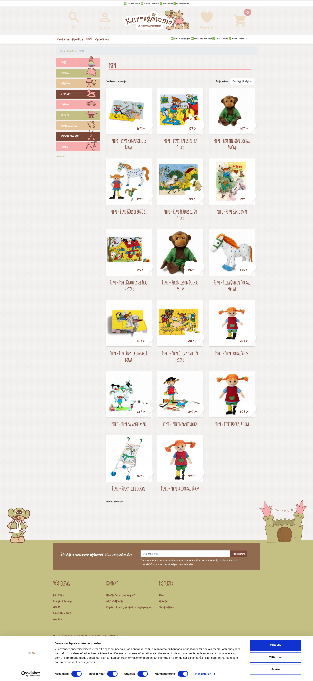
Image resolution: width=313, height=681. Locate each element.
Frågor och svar (62, 601)
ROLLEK (65, 115)
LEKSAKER (66, 94)
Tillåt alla (275, 645)
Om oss (57, 619)
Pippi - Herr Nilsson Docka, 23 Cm (180, 286)
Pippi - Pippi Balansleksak (128, 424)
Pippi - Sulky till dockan (128, 488)
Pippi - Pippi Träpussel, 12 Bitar (180, 144)
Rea (161, 595)
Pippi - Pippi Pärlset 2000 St (129, 211)
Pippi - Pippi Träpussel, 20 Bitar (180, 215)
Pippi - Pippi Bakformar (231, 211)
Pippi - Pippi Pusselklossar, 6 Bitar (128, 356)
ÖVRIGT (64, 147)
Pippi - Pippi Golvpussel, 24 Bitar (180, 356)
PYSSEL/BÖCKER (69, 136)
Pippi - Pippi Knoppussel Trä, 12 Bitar (128, 286)
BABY (63, 62)
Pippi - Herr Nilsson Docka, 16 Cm (232, 144)
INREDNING (66, 83)
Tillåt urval (275, 657)
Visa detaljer (203, 673)
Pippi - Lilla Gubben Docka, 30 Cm (232, 286)
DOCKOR (65, 73)
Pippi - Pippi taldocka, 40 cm (180, 488)
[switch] (112, 674)
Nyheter (164, 601)
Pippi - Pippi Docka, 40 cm (232, 424)
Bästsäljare (166, 607)
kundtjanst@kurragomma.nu (133, 607)
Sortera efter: (222, 81)
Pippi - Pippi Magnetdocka (180, 424)
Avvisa (275, 669)
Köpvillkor (59, 595)
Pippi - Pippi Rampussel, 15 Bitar (129, 144)
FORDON (65, 104)
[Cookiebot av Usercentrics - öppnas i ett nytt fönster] (31, 674)
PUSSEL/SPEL (69, 125)
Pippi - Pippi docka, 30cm (232, 353)
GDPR (56, 607)
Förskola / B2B (62, 613)
